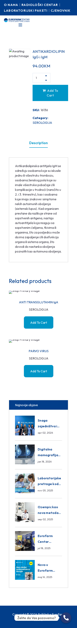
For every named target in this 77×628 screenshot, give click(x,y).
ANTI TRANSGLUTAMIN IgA (38, 302)
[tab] (38, 143)
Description (38, 143)
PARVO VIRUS (39, 351)
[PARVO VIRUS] (38, 341)
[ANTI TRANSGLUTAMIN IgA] (38, 292)
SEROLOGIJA (42, 123)
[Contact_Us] (66, 617)
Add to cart (52, 93)
